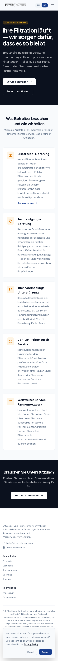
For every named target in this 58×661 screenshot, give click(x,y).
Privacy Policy (31, 644)
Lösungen (8, 565)
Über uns (7, 574)
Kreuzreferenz (26, 203)
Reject (30, 651)
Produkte (7, 561)
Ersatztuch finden (18, 91)
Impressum (8, 592)
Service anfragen (17, 81)
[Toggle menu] (52, 5)
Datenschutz (9, 597)
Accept (45, 651)
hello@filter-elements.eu (19, 543)
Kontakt (7, 579)
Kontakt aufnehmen (27, 495)
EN (38, 5)
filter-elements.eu (15, 547)
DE (45, 5)
